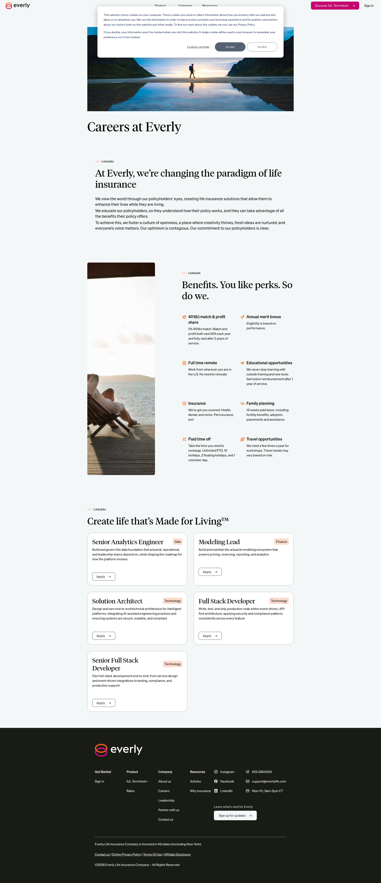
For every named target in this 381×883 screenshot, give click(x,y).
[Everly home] (78, 5)
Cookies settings (198, 46)
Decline (262, 46)
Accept (230, 46)
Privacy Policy (246, 24)
